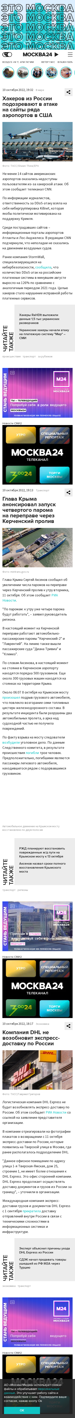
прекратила (32, 1211)
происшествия (11, 356)
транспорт (29, 356)
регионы (23, 890)
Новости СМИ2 (12, 423)
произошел (11, 697)
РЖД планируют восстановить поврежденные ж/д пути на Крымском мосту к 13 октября (42, 852)
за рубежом (45, 356)
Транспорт (42, 490)
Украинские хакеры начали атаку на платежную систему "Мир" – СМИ (44, 334)
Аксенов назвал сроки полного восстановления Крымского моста (42, 868)
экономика (9, 1286)
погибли (32, 752)
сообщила (43, 267)
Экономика (42, 1024)
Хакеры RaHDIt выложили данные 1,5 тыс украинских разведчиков (39, 319)
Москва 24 (38, 54)
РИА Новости (56, 1112)
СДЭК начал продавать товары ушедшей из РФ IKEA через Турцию (42, 1264)
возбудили (11, 742)
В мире (40, 90)
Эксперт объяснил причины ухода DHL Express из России (44, 1250)
